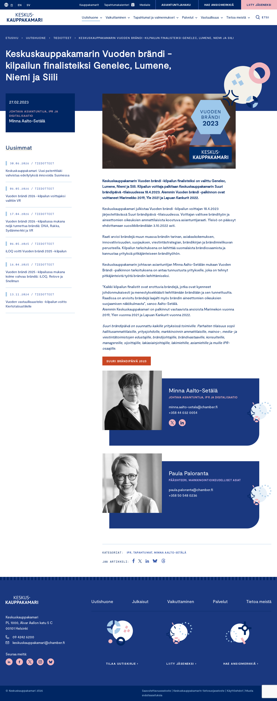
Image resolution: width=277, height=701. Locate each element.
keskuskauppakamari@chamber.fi (39, 642)
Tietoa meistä (236, 17)
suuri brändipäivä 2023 (126, 361)
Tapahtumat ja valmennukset (154, 17)
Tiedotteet (62, 38)
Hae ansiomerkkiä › (240, 663)
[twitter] (140, 561)
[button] (101, 18)
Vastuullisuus (210, 17)
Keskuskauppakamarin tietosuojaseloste (198, 690)
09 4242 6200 (23, 637)
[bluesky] (155, 561)
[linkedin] (147, 561)
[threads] (163, 561)
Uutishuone (90, 17)
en (20, 5)
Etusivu (12, 38)
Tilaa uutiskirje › (122, 663)
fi (12, 5)
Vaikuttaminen (116, 17)
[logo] (24, 17)
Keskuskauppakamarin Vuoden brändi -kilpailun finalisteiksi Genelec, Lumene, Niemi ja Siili (156, 38)
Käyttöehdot (235, 690)
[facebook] (133, 561)
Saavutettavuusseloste (156, 690)
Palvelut (187, 17)
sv (28, 5)
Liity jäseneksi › (181, 663)
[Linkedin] (182, 422)
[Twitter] (172, 422)
